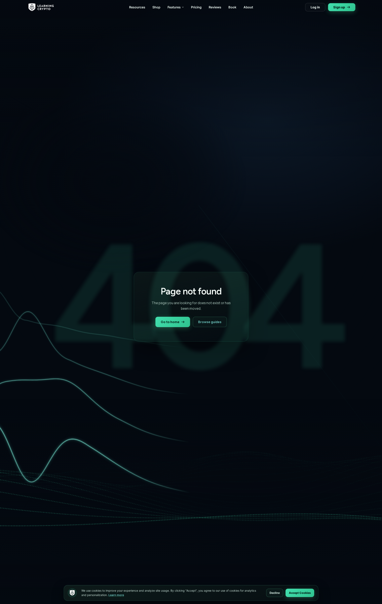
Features (174, 7)
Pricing (196, 7)
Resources (137, 7)
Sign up (339, 7)
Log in (315, 7)
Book (232, 7)
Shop (156, 7)
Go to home (170, 322)
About (248, 7)
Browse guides (209, 322)
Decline (275, 592)
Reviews (215, 7)
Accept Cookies (300, 592)
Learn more (116, 595)
